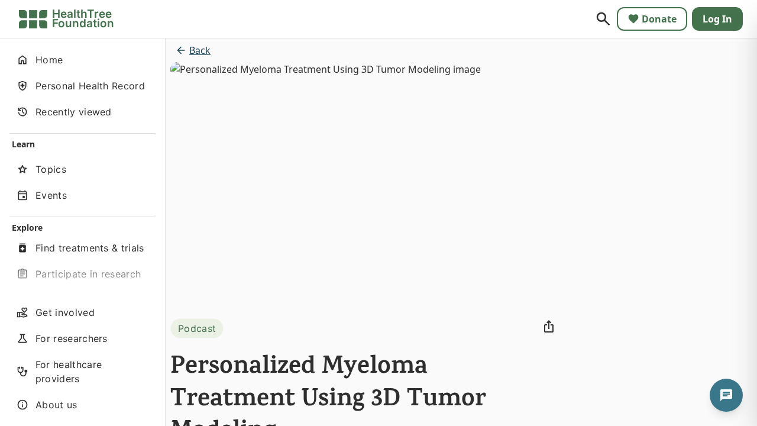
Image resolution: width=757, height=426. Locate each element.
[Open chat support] (726, 395)
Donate (659, 18)
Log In (717, 18)
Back (200, 50)
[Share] (549, 327)
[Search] (603, 19)
